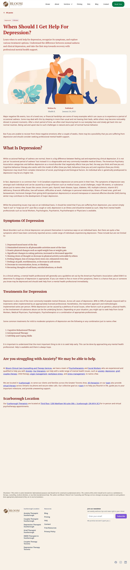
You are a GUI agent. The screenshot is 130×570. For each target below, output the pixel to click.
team (108, 383)
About (57, 4)
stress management (76, 374)
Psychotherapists (76, 368)
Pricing (79, 4)
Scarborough (24, 383)
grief (118, 371)
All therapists (93, 383)
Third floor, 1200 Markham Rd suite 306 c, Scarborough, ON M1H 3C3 (70, 403)
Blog (96, 4)
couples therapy (10, 374)
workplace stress (55, 374)
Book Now (118, 4)
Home (48, 4)
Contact (106, 4)
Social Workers (94, 368)
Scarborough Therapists (17, 403)
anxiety (101, 371)
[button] (68, 4)
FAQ (88, 4)
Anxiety (29, 371)
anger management (38, 374)
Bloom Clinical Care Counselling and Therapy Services (29, 368)
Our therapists (39, 371)
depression (110, 371)
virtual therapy (9, 385)
